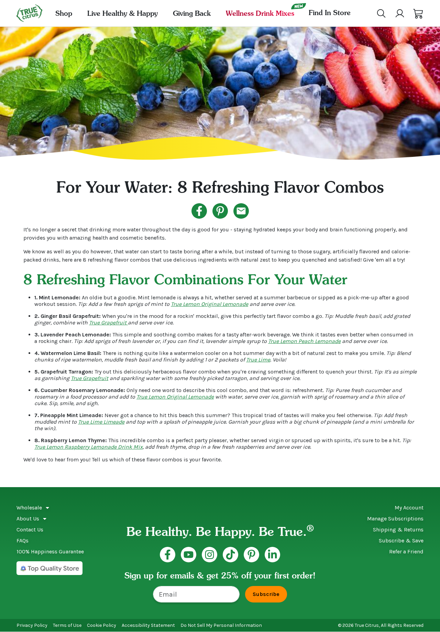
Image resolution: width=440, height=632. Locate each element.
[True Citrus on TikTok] (230, 554)
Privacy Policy (31, 625)
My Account (409, 507)
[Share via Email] (241, 211)
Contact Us (29, 529)
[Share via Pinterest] (220, 211)
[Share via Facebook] (199, 211)
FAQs (22, 540)
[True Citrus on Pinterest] (251, 554)
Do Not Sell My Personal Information (221, 625)
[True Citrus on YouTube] (188, 554)
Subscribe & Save (401, 540)
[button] (418, 13)
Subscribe (266, 594)
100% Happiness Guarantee (50, 551)
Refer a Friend (406, 551)
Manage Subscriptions (395, 518)
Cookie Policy (101, 625)
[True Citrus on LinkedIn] (272, 554)
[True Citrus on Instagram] (209, 554)
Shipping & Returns (398, 529)
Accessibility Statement (148, 625)
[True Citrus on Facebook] (167, 554)
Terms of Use (67, 625)
